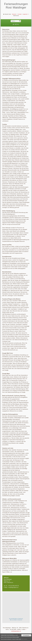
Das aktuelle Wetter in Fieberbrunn (16, 618)
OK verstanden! (26, 635)
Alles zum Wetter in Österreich (16, 619)
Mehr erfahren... (25, 639)
